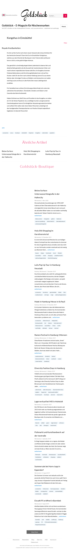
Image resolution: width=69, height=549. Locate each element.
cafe (43, 519)
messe (53, 325)
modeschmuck (38, 295)
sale (41, 425)
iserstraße (44, 454)
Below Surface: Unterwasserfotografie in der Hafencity (47, 194)
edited (42, 423)
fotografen (46, 219)
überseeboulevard (60, 221)
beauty (37, 253)
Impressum (53, 539)
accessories (38, 320)
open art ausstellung (40, 221)
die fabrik (47, 356)
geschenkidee (53, 292)
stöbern (59, 457)
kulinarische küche (39, 359)
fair (45, 323)
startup (50, 328)
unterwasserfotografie (40, 224)
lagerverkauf (54, 423)
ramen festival (38, 361)
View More (34, 532)
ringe (52, 295)
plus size (53, 394)
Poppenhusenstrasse (40, 524)
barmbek (37, 519)
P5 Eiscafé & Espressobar (51, 522)
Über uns (39, 539)
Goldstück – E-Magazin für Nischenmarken (25, 25)
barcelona (45, 292)
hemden (63, 488)
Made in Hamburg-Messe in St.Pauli (49, 301)
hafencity (59, 219)
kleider (37, 491)
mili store (61, 423)
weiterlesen (38, 215)
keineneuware (52, 454)
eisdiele (47, 519)
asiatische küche (39, 356)
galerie (52, 219)
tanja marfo (59, 394)
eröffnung (54, 519)
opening (37, 522)
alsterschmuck (46, 320)
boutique (17, 133)
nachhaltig (37, 328)
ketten (59, 292)
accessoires (5, 133)
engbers (37, 392)
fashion (50, 323)
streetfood (46, 361)
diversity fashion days (58, 389)
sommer (51, 491)
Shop (32, 539)
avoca (11, 133)
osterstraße (45, 133)
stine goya (46, 425)
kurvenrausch (38, 394)
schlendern (46, 457)
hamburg (60, 519)
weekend (45, 494)
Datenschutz (34, 542)
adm (3, 128)
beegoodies (54, 320)
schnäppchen (44, 491)
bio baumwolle (38, 323)
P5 (42, 522)
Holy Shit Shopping (52, 258)
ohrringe (46, 295)
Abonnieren (16, 539)
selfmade (44, 328)
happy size (43, 392)
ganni (47, 423)
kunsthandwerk (61, 454)
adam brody (38, 389)
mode (44, 255)
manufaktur (38, 255)
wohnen (56, 328)
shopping (50, 255)
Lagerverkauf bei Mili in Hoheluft (48, 401)
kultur (47, 359)
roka (36, 425)
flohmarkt (37, 454)
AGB (46, 539)
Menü (64, 26)
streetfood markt (58, 255)
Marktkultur (38, 457)
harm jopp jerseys (55, 488)
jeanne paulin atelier (53, 392)
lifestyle (60, 253)
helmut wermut (39, 325)
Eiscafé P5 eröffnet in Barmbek (47, 500)
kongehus (37, 133)
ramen (59, 359)
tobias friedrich (50, 221)
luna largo (46, 394)
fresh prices (45, 488)
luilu (65, 292)
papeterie (52, 133)
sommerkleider (58, 491)
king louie (31, 133)
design (42, 253)
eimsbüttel (24, 133)
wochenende (38, 459)
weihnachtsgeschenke (40, 258)
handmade (48, 253)
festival (53, 356)
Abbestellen (25, 539)
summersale (38, 494)
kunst (54, 253)
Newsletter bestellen (11, 15)
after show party (47, 389)
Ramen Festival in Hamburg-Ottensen (50, 335)
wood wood (53, 425)
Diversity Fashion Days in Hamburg (49, 368)
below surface (38, 219)
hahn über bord (57, 323)
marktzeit (53, 359)
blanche (37, 423)
